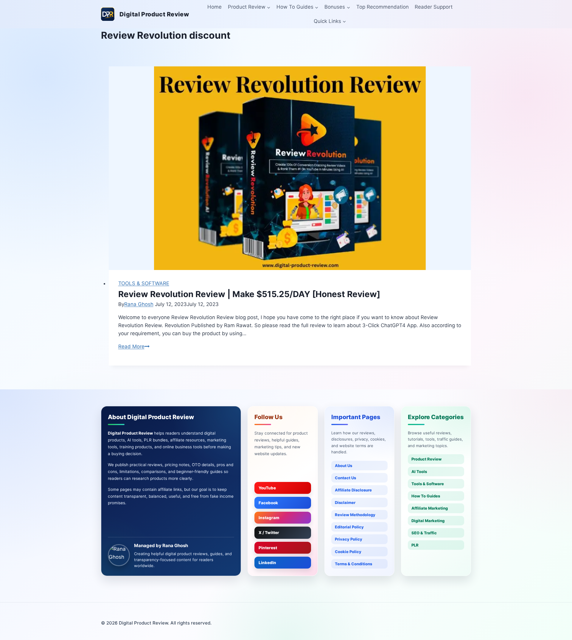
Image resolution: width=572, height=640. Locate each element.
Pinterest (268, 547)
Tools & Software (427, 483)
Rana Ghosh (138, 304)
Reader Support (434, 7)
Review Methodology (355, 514)
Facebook (268, 502)
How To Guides (425, 496)
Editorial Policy (349, 527)
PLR (415, 545)
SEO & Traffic (424, 532)
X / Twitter (269, 532)
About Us (343, 465)
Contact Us (345, 477)
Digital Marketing (427, 520)
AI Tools (419, 471)
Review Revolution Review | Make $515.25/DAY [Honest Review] (249, 294)
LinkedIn (267, 562)
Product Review (426, 459)
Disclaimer (345, 502)
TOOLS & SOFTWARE (143, 283)
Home (214, 7)
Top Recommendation (382, 7)
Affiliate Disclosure (353, 490)
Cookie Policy (348, 551)
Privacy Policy (348, 539)
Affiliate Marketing (429, 508)
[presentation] (290, 168)
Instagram (269, 517)
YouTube (267, 488)
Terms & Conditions (353, 563)
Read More (134, 346)
